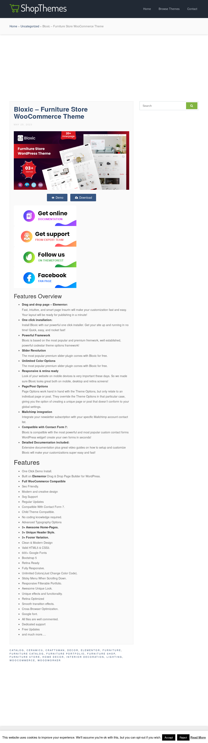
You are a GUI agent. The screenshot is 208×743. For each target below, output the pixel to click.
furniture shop (101, 653)
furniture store (25, 656)
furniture (112, 650)
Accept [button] (169, 737)
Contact (192, 9)
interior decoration (85, 656)
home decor (53, 656)
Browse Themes (169, 9)
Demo (59, 197)
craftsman (55, 650)
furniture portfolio (65, 653)
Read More (198, 737)
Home (147, 9)
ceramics (35, 650)
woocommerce (22, 660)
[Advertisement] (104, 66)
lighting (114, 656)
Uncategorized (30, 26)
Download (85, 197)
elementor (90, 650)
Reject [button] (183, 737)
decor (72, 650)
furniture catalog (27, 653)
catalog (17, 650)
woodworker (49, 660)
